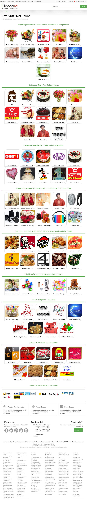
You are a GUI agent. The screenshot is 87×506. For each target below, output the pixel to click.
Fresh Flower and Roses (22, 482)
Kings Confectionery (49, 460)
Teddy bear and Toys (77, 474)
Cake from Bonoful (7, 471)
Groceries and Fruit (27, 104)
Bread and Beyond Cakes (8, 468)
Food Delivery (20, 480)
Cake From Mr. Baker (43, 165)
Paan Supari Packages (49, 492)
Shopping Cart (82, 1)
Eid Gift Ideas (19, 468)
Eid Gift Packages (27, 319)
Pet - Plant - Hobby (43, 79)
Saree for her (75, 452)
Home (3, 1)
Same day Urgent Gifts (27, 122)
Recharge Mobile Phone (64, 476)
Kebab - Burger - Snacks (36, 489)
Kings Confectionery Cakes (50, 462)
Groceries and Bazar (35, 471)
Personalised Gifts (62, 459)
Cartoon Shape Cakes (7, 488)
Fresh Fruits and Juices (22, 486)
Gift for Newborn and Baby (36, 457)
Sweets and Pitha (59, 122)
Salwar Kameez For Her (27, 208)
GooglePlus (16, 430)
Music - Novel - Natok (49, 482)
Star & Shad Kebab (59, 251)
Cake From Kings (59, 165)
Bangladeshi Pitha (6, 459)
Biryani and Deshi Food (8, 465)
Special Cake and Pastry (78, 459)
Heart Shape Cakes (35, 477)
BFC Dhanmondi (74, 251)
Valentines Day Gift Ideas (20, 337)
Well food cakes (76, 494)
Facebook (6, 430)
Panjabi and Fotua (62, 452)
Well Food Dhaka (74, 182)
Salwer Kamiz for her (63, 486)
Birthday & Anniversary (12, 319)
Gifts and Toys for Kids (35, 466)
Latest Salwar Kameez (49, 463)
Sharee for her (76, 454)
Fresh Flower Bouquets (12, 44)
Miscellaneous (48, 468)
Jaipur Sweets (27, 362)
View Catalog (10, 1)
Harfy (32, 474)
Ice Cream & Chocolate (59, 268)
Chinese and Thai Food (8, 489)
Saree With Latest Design (12, 208)
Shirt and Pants (76, 456)
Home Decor (33, 479)
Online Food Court (48, 489)
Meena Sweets (67, 379)
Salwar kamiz (61, 485)
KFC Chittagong (48, 452)
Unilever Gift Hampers (77, 480)
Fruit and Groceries (21, 489)
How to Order (19, 1)
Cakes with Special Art (7, 485)
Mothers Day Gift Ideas (59, 319)
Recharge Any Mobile (43, 44)
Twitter (11, 430)
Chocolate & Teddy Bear (43, 225)
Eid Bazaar (19, 466)
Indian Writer (33, 488)
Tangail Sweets (35, 379)
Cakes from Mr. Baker (7, 483)
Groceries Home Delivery (27, 44)
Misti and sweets (48, 469)
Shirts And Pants (74, 208)
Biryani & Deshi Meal (27, 268)
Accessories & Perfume (12, 225)
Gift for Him (43, 139)
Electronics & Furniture (43, 62)
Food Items (12, 104)
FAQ (33, 1)
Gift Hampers (33, 459)
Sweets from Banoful (77, 465)
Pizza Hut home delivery (64, 462)
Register (64, 1)
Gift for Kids (33, 456)
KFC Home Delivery (27, 251)
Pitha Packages (12, 251)
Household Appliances (35, 482)
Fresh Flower (59, 104)
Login (58, 1)
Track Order (39, 1)
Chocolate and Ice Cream (8, 494)
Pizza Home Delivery (43, 251)
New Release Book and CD (50, 483)
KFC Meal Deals (48, 454)
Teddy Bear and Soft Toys (78, 471)
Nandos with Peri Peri (12, 268)
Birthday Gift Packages (59, 294)
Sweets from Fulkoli (77, 466)
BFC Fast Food (6, 460)
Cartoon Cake (43, 182)
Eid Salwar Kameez (21, 472)
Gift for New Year (51, 337)
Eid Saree (19, 474)
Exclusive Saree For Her (22, 476)
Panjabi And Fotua (59, 208)
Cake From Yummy (27, 165)
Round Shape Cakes (63, 483)
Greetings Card (75, 225)
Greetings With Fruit (74, 44)
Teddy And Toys (75, 294)
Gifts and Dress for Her (36, 463)
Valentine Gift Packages (77, 485)
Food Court (19, 479)
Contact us (78, 430)
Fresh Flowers (20, 485)
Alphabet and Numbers (59, 182)
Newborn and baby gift (49, 488)
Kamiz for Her (27, 139)
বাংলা (76, 1)
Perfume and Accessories (64, 454)
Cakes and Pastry (43, 104)
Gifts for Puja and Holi (35, 468)
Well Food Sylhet (6, 499)
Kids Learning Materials (49, 459)
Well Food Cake (12, 122)
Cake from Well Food (7, 479)
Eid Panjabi (19, 471)
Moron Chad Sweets (74, 362)
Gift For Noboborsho (43, 319)
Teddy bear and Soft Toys (78, 472)
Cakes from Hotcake (7, 482)
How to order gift (21, 441)
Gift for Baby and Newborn (22, 492)
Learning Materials (28, 294)
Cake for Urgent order (7, 469)
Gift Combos (59, 44)
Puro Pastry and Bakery (64, 469)
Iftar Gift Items (75, 62)
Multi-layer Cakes (27, 182)
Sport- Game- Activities (43, 294)
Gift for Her (19, 494)
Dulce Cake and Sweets (22, 465)
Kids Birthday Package (49, 457)
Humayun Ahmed (34, 483)
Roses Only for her (63, 479)
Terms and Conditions (46, 441)
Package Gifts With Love (27, 225)
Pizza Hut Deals (62, 460)
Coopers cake (20, 459)
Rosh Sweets (11, 362)
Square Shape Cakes (77, 462)
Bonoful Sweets (59, 362)
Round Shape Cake (63, 482)
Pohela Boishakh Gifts (63, 463)
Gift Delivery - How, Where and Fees (74, 441)
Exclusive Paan (75, 268)
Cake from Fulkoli (6, 474)
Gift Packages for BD (35, 462)
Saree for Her (74, 122)
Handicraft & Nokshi (27, 62)
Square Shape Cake (77, 460)
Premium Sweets (43, 362)
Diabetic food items (21, 463)
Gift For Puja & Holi (35, 337)
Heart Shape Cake (34, 476)
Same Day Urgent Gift (63, 491)
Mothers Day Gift (48, 472)
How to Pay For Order (58, 441)
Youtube (21, 430)
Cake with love (6, 480)
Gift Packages (34, 460)
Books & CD (59, 225)
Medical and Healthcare (49, 465)
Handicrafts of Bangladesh (36, 472)
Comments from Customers (33, 441)
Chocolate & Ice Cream (12, 294)
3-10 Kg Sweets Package (51, 379)
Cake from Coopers (7, 472)
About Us (6, 441)
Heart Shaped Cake (12, 182)
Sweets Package (76, 468)
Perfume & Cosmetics (43, 208)
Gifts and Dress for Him (36, 465)
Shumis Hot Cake (74, 165)
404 (6, 11)
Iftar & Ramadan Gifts (75, 319)
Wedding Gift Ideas (59, 62)
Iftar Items (33, 485)
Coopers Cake (43, 122)
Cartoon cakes (6, 486)
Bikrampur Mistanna (19, 379)
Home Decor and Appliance (36, 480)
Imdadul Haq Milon (34, 486)
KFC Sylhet (47, 456)
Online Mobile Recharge (50, 491)
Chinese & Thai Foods (43, 268)
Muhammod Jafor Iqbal (49, 477)
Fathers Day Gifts (20, 477)
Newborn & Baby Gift (12, 62)
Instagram (26, 430)
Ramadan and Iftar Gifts (64, 471)
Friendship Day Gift (21, 488)
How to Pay (27, 1)
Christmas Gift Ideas (66, 337)
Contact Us (70, 1)
